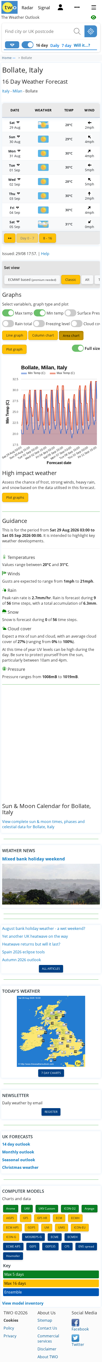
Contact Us (47, 1328)
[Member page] (60, 8)
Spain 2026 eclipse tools (23, 952)
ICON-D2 (70, 1209)
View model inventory (22, 1303)
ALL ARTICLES (51, 969)
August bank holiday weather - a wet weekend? (43, 928)
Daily (54, 45)
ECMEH (73, 1237)
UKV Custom (47, 1209)
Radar (27, 7)
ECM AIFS (12, 1227)
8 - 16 (47, 238)
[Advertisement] (51, 747)
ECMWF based (32, 279)
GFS (25, 1218)
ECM (59, 1218)
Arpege (89, 1209)
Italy (5, 91)
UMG (61, 1227)
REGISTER (51, 1112)
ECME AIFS (13, 1246)
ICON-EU (80, 1227)
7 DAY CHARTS (51, 1073)
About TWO (47, 1356)
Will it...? (82, 45)
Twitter (78, 1344)
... (14, 57)
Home (7, 57)
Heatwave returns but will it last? (31, 944)
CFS (67, 1246)
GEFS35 (50, 1246)
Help (45, 253)
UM (46, 1227)
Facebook (80, 1329)
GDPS (31, 1227)
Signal (44, 7)
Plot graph (14, 349)
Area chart (71, 335)
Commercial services (48, 1338)
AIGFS (10, 1218)
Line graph (14, 335)
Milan (17, 91)
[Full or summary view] (9, 238)
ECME (55, 1237)
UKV (27, 1209)
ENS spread (86, 1246)
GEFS (32, 1246)
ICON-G (11, 1237)
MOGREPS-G (33, 1237)
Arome (10, 1209)
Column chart (43, 335)
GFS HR (42, 1218)
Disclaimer (46, 1349)
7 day (66, 45)
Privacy (10, 1336)
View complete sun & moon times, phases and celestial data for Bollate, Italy (43, 824)
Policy (9, 1328)
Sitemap (44, 1320)
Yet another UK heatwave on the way (35, 936)
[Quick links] (77, 8)
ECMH (75, 1218)
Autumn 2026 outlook (21, 959)
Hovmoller (13, 1256)
